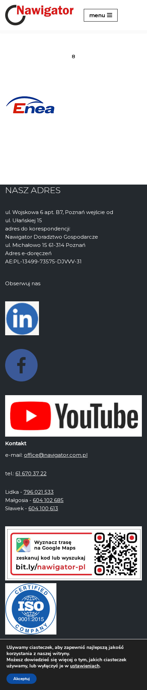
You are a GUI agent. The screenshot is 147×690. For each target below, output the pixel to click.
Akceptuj (21, 678)
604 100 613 (43, 508)
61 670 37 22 (30, 473)
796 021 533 (39, 492)
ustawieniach (84, 666)
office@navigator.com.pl (56, 455)
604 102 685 (48, 500)
